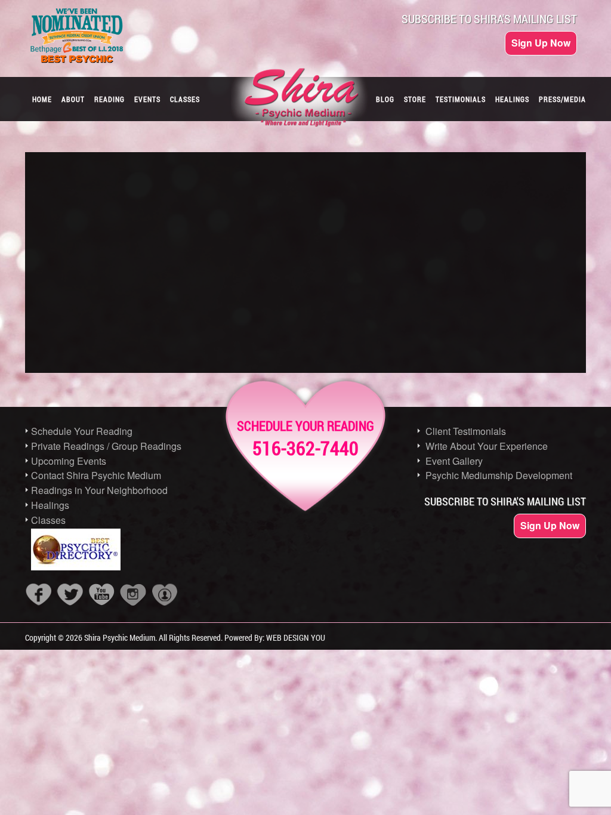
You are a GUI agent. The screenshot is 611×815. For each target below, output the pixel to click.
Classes (48, 520)
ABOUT (73, 99)
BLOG (385, 99)
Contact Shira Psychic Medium (96, 475)
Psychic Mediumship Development (498, 475)
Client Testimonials (465, 431)
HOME (42, 99)
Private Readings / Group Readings (106, 446)
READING (109, 99)
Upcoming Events (68, 461)
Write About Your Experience (486, 446)
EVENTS (147, 99)
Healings (50, 505)
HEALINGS (512, 99)
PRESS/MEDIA (562, 99)
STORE (415, 99)
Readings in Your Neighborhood (99, 490)
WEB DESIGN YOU (295, 637)
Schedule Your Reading (81, 431)
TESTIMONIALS (461, 99)
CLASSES (185, 99)
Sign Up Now (540, 43)
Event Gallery (454, 461)
